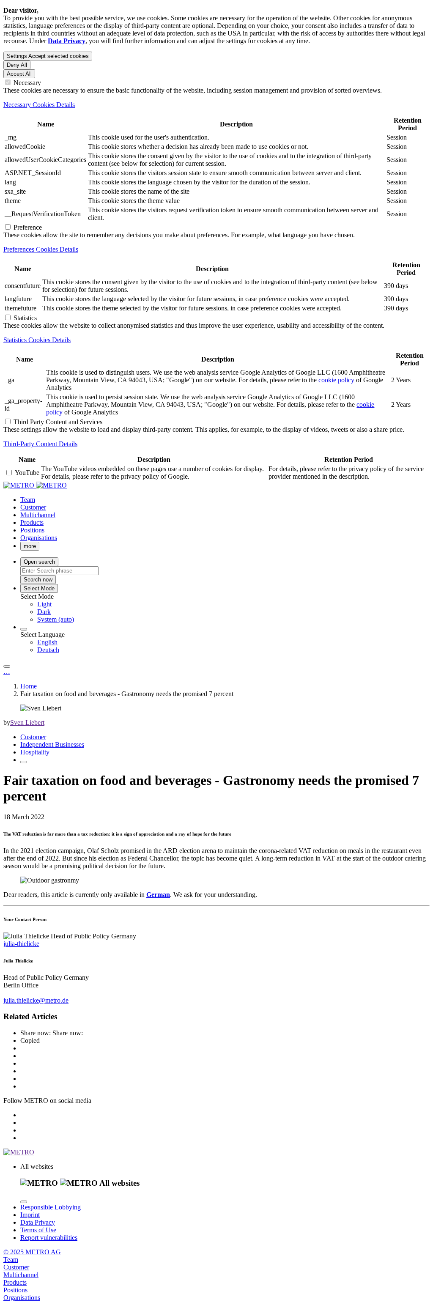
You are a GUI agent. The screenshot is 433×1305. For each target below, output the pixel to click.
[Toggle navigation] (6, 666)
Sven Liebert (27, 722)
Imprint (30, 1214)
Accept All (19, 74)
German (158, 894)
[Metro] (35, 485)
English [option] (47, 642)
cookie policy (336, 380)
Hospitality (34, 752)
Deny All (17, 65)
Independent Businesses (52, 744)
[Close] (23, 1202)
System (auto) (55, 619)
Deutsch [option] (48, 649)
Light (44, 604)
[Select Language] (23, 629)
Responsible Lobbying (50, 1207)
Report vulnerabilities (48, 1237)
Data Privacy (37, 1222)
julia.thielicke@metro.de (36, 1000)
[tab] (216, 105)
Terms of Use (38, 1230)
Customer (33, 736)
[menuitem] (233, 604)
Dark (44, 611)
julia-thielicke (21, 943)
